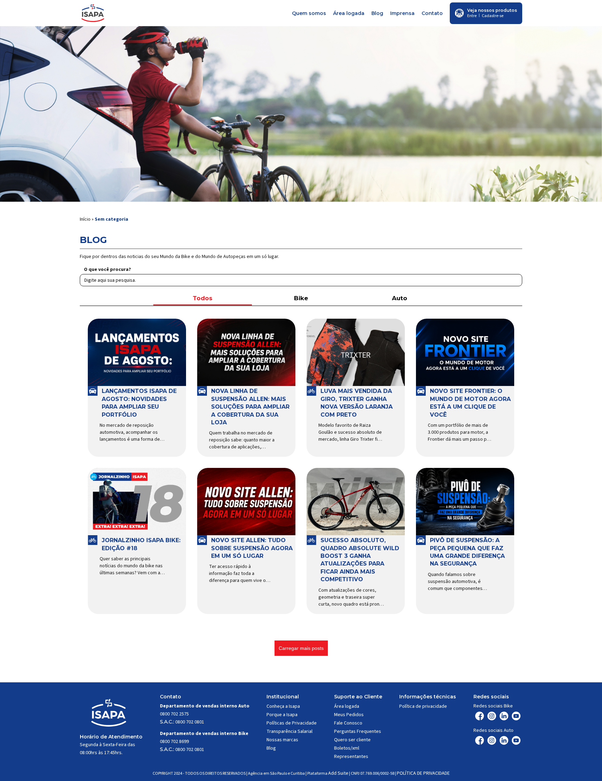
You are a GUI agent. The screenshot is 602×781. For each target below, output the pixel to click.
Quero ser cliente (352, 739)
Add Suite (338, 773)
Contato (432, 13)
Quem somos (309, 13)
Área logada (348, 13)
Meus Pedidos (349, 714)
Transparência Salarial (289, 731)
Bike (301, 298)
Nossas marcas (282, 739)
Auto (399, 298)
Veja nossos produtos (492, 10)
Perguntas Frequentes (357, 731)
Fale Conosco (348, 723)
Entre (472, 16)
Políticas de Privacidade (292, 723)
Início (85, 219)
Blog (377, 13)
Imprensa (402, 13)
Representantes (351, 756)
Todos (203, 298)
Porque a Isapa (282, 714)
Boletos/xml (346, 748)
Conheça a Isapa (283, 706)
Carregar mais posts (301, 648)
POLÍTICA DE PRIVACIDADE (423, 773)
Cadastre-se (492, 16)
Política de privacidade (423, 706)
